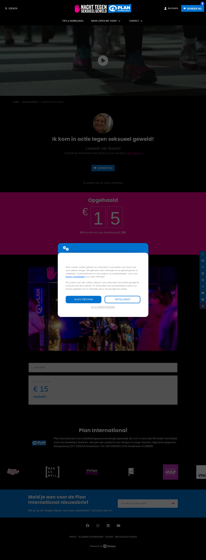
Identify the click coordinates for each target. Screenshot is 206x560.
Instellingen (122, 299)
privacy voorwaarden (75, 276)
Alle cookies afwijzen (103, 307)
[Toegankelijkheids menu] (202, 3)
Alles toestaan (83, 299)
